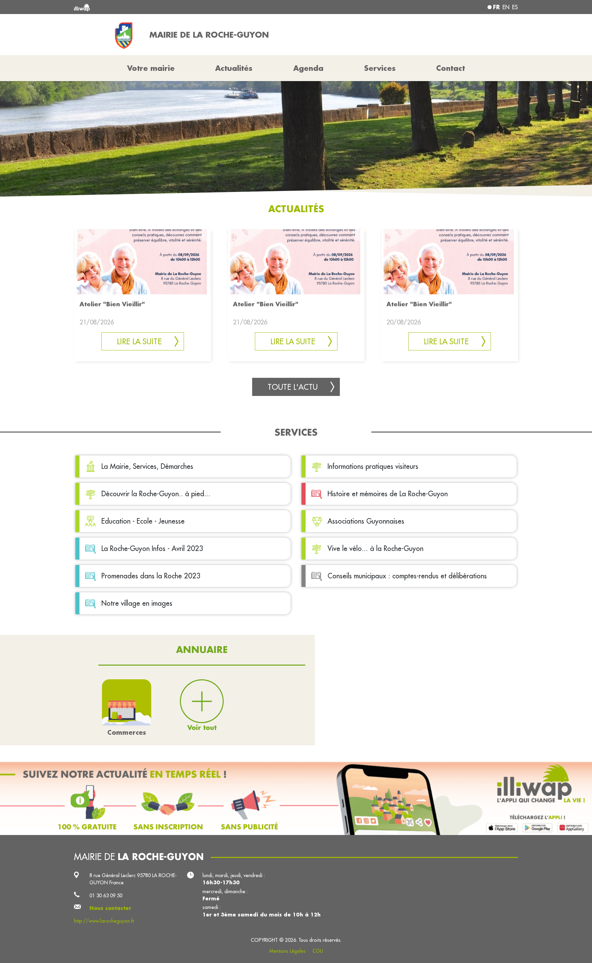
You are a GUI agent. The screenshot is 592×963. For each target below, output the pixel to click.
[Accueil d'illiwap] (164, 7)
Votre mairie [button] (151, 68)
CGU (317, 951)
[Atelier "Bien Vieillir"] (142, 261)
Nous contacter (110, 908)
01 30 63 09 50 (105, 895)
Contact (450, 68)
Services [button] (380, 68)
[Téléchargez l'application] (296, 798)
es (515, 7)
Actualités (233, 68)
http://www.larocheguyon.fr (104, 920)
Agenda (308, 68)
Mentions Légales (287, 951)
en (506, 7)
